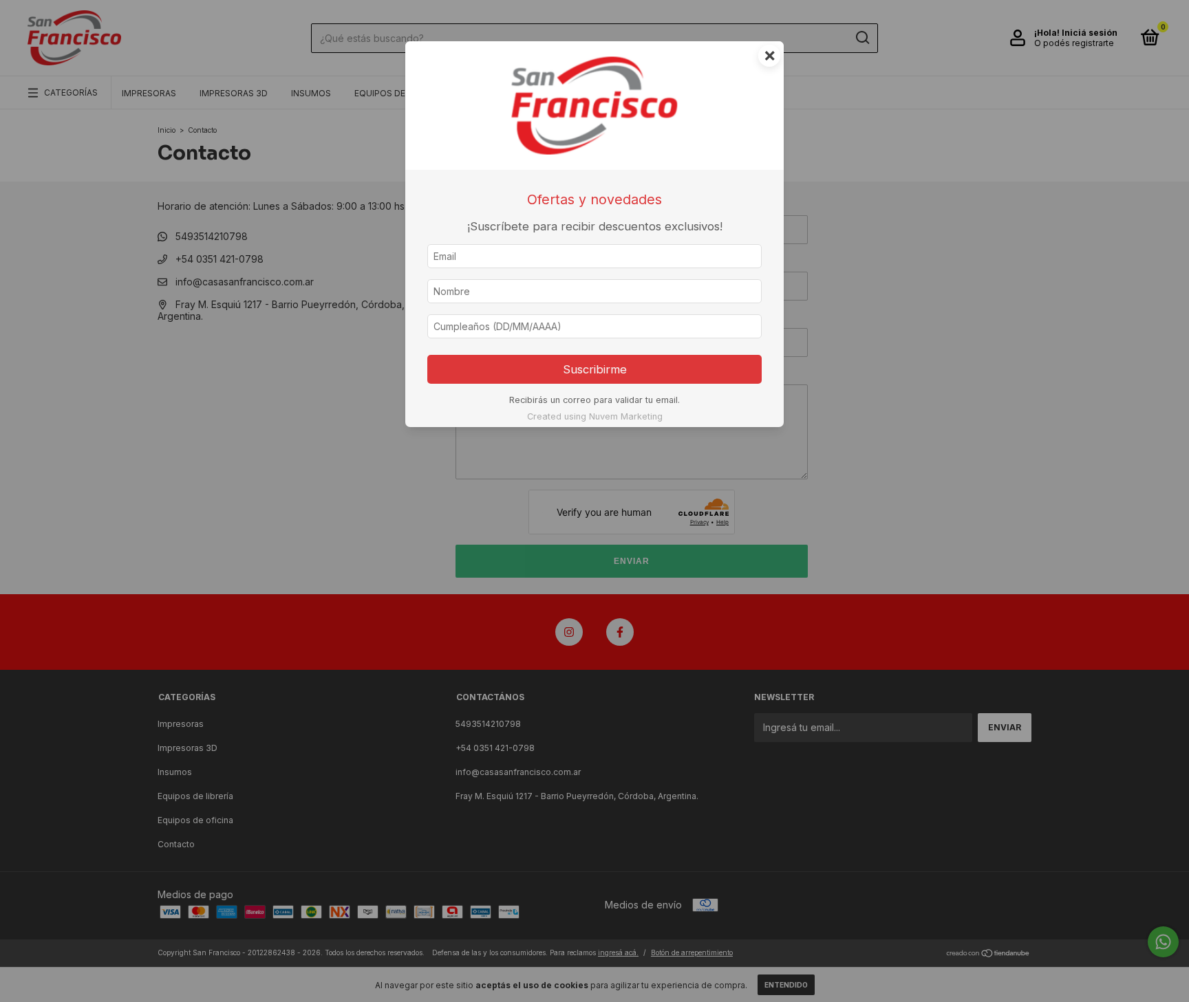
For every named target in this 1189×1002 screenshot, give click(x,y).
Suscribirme (595, 369)
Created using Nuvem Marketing (595, 416)
